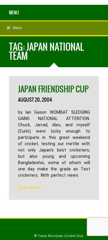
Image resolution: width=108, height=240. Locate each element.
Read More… (30, 187)
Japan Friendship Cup (53, 89)
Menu (14, 12)
